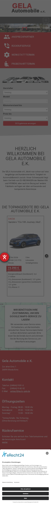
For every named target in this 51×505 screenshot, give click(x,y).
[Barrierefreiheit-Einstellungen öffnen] (4, 257)
